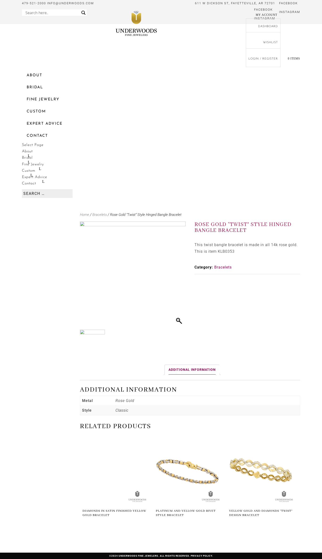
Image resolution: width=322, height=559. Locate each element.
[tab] (192, 370)
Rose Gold (125, 400)
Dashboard (268, 26)
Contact (37, 136)
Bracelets (99, 215)
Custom (36, 111)
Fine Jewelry (43, 99)
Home (84, 215)
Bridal (35, 87)
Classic (122, 410)
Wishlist (270, 42)
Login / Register (263, 58)
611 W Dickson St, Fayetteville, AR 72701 (235, 3)
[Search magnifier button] (83, 12)
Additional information (192, 369)
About (34, 75)
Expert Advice (44, 124)
